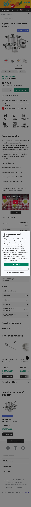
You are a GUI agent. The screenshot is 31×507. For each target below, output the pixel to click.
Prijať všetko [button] (16, 264)
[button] (15, 272)
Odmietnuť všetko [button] (16, 269)
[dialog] (15, 253)
